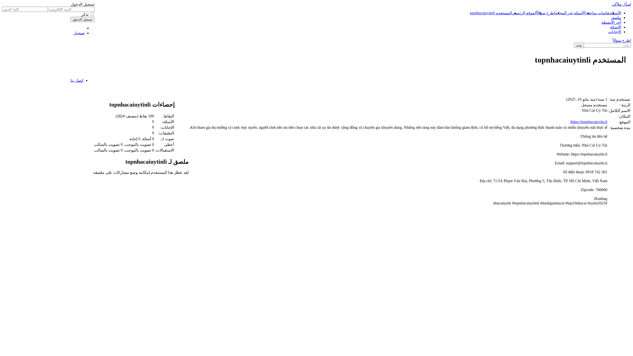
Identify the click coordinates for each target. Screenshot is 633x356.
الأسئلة (615, 13)
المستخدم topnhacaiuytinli (491, 13)
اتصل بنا (76, 80)
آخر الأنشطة (611, 22)
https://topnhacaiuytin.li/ (588, 122)
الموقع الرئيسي (524, 13)
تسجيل (79, 33)
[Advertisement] (482, 83)
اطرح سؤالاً (546, 13)
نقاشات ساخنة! (597, 13)
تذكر (85, 14)
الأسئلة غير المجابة (570, 13)
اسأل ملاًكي (621, 4)
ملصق (616, 18)
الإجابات (614, 32)
